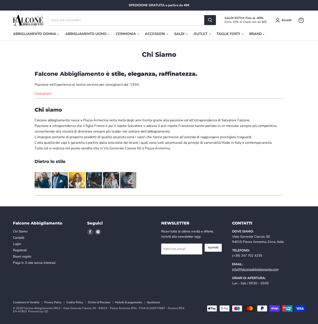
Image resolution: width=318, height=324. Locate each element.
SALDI (179, 34)
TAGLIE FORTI (229, 34)
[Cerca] (210, 20)
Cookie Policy (74, 302)
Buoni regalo (22, 256)
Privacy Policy (53, 302)
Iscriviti (213, 247)
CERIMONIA (126, 34)
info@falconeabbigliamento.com (255, 269)
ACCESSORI (155, 34)
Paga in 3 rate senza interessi (34, 263)
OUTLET (201, 34)
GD (46, 311)
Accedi (286, 20)
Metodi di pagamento (128, 302)
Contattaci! (43, 93)
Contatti (18, 237)
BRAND (256, 34)
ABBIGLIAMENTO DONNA (35, 34)
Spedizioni (153, 302)
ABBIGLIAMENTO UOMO (86, 34)
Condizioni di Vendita (26, 302)
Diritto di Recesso (99, 302)
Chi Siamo (20, 231)
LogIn (17, 244)
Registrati (20, 250)
